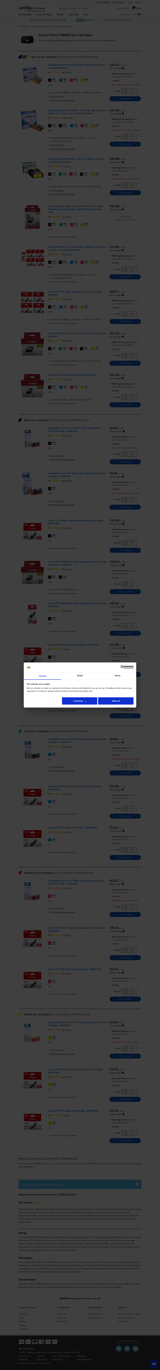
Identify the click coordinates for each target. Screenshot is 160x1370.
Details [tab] (80, 675)
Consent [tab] (42, 676)
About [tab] (117, 675)
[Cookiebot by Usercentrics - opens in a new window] (123, 667)
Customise (78, 701)
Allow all (116, 701)
